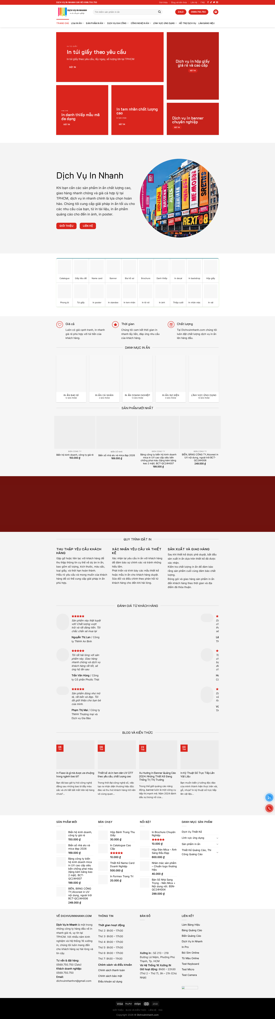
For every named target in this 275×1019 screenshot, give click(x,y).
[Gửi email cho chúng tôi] (217, 2)
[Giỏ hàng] (215, 12)
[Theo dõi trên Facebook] (208, 2)
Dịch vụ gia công (116, 23)
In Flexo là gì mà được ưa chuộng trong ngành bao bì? (75, 774)
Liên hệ (194, 2)
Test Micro (188, 969)
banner (150, 789)
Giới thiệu (163, 2)
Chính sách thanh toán (111, 970)
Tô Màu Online (190, 958)
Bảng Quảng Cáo (192, 930)
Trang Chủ (62, 23)
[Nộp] (159, 12)
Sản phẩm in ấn (94, 23)
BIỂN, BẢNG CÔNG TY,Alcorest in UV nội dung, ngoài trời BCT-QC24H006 (200, 457)
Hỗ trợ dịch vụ (187, 23)
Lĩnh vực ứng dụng (164, 23)
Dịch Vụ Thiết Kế (192, 831)
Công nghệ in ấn (140, 23)
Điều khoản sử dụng (110, 981)
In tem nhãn (121, 118)
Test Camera (189, 975)
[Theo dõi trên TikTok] (211, 2)
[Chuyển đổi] (217, 838)
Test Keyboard (190, 963)
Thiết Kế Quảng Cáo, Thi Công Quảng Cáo (196, 852)
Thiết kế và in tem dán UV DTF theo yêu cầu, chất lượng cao (115, 774)
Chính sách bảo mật (110, 975)
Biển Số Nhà (117, 452)
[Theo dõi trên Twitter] (214, 2)
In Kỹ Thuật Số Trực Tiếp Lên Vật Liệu (197, 774)
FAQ (203, 2)
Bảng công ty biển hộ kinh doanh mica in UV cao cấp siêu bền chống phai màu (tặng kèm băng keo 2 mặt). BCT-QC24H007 (158, 459)
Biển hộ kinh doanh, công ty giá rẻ (74, 454)
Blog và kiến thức (179, 2)
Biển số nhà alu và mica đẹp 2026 (116, 455)
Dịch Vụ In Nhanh (192, 941)
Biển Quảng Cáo (191, 935)
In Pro (185, 947)
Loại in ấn (76, 23)
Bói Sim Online (190, 952)
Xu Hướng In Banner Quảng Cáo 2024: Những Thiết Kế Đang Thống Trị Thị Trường (157, 776)
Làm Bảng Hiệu (206, 23)
